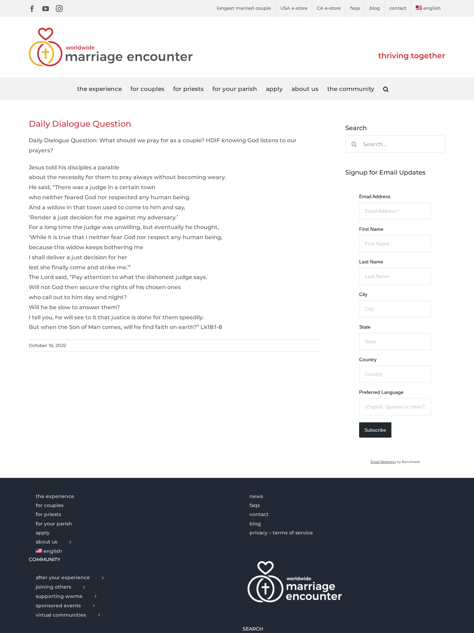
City (363, 294)
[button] (386, 88)
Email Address (374, 196)
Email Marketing (383, 462)
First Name (371, 229)
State (365, 326)
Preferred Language (381, 392)
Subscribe (375, 430)
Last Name (371, 261)
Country (367, 359)
